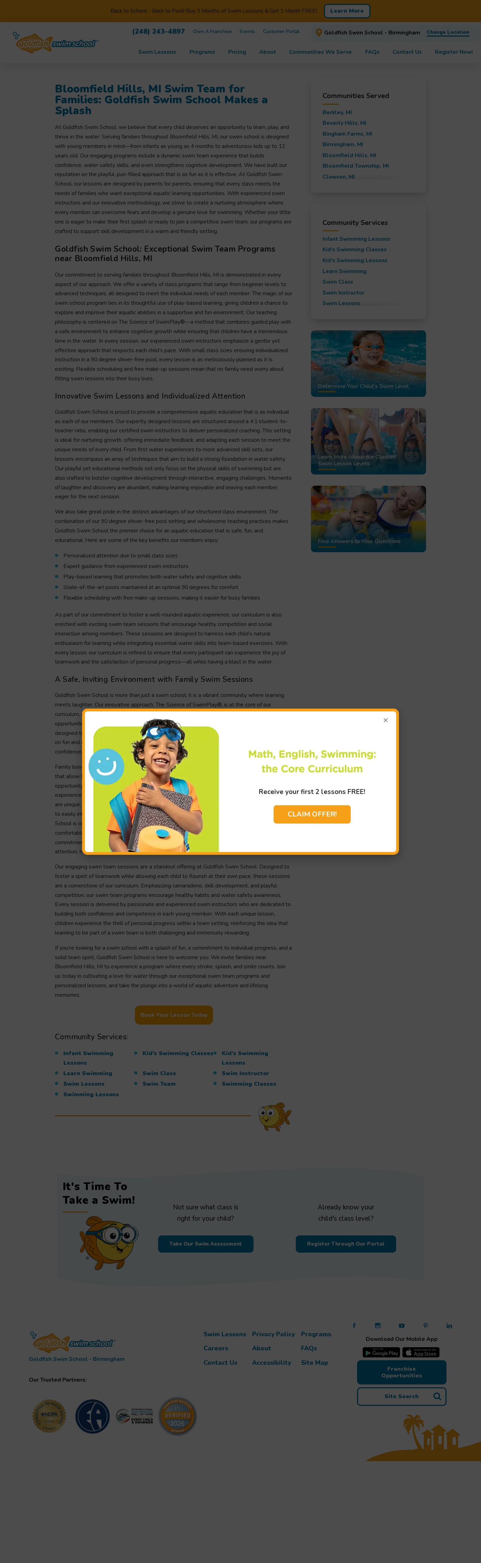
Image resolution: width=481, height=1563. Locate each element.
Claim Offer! (312, 814)
